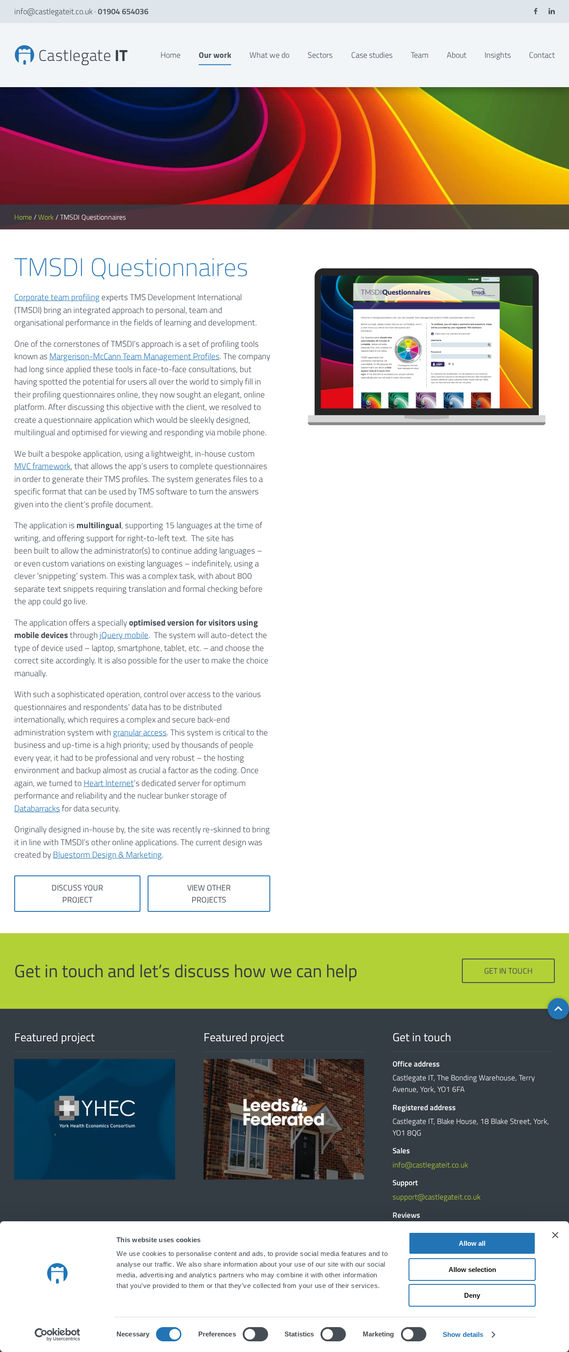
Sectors (320, 55)
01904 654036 (123, 11)
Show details (463, 1334)
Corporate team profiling (57, 296)
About (456, 55)
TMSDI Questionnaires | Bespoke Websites (19, 44)
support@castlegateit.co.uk (437, 1197)
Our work (215, 55)
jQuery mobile (124, 634)
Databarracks (37, 808)
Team (420, 55)
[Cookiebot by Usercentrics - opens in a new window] (57, 1334)
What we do (269, 55)
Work (46, 217)
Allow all (472, 1243)
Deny (472, 1295)
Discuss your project (77, 894)
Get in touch (508, 971)
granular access (140, 732)
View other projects (209, 894)
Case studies (372, 55)
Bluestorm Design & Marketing (107, 854)
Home (170, 55)
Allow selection (472, 1269)
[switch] (255, 1334)
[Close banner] (555, 1235)
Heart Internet (109, 782)
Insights (498, 55)
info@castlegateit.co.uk (53, 11)
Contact (542, 55)
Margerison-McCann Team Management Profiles (134, 355)
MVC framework (42, 465)
